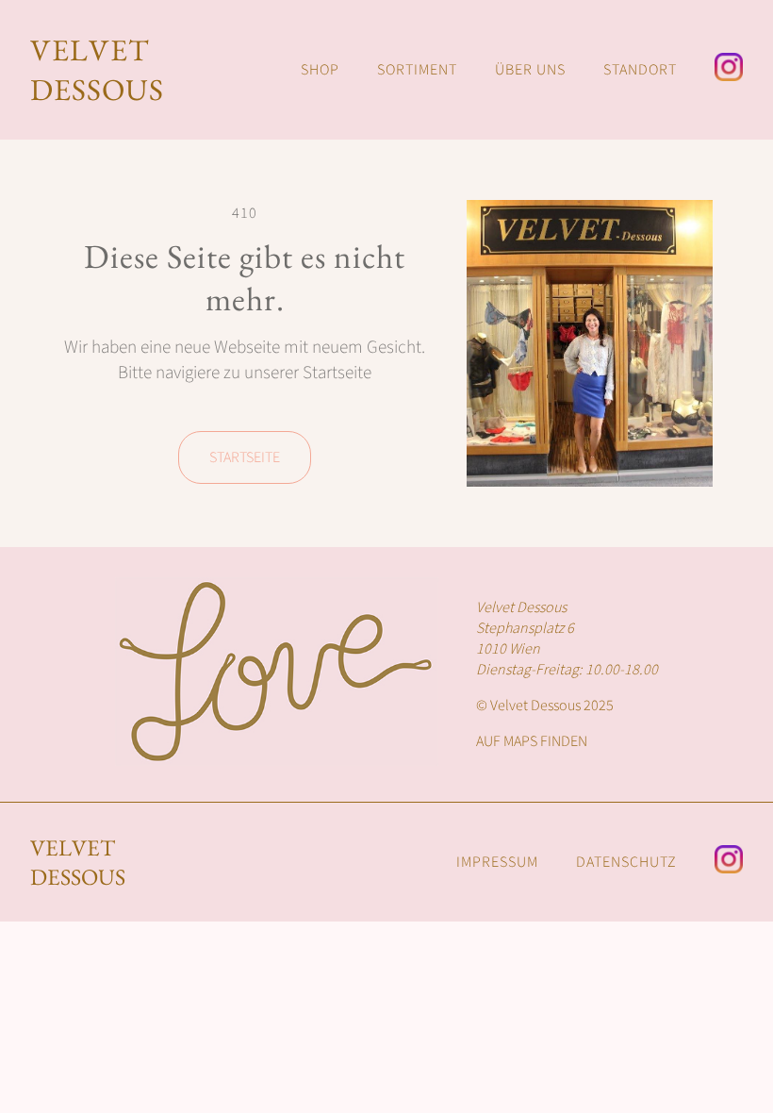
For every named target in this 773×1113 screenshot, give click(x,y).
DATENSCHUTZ (626, 862)
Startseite (244, 457)
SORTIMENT (417, 69)
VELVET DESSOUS (97, 69)
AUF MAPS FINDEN (531, 741)
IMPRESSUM (497, 862)
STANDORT (640, 69)
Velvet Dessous (77, 862)
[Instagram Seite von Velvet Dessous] (729, 70)
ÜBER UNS (530, 69)
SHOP (320, 69)
